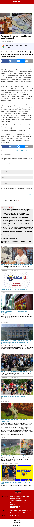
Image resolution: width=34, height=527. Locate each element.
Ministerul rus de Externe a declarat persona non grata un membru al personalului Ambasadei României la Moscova (16, 342)
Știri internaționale (26, 510)
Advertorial (6, 401)
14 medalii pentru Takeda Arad (10, 235)
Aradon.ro (5, 496)
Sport (3, 515)
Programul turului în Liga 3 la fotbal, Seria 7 (14, 289)
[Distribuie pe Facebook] (5, 61)
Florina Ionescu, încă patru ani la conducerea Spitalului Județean (17, 242)
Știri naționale (14, 512)
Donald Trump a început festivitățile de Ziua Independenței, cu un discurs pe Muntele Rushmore (16, 214)
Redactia (12, 496)
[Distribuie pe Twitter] (13, 61)
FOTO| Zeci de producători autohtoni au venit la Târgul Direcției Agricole (17, 224)
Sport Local (18, 515)
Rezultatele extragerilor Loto (10, 238)
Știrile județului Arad (15, 510)
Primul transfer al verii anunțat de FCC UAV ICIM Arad (16, 482)
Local (3, 293)
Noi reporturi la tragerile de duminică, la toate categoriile (17, 231)
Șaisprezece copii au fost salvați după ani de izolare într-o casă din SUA (18, 221)
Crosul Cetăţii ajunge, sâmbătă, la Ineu (13, 396)
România (4, 322)
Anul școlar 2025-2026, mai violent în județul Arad (16, 371)
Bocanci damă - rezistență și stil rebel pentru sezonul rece (14, 420)
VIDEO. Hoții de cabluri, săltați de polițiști (13, 456)
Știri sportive (25, 515)
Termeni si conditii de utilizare (18, 500)
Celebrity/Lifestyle (23, 512)
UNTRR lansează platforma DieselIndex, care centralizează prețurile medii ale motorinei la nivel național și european (18, 228)
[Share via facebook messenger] (21, 61)
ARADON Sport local (9, 271)
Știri (3, 510)
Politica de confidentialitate (23, 496)
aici (19, 200)
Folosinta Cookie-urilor (16, 498)
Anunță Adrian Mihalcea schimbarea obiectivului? (15, 217)
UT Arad (4, 246)
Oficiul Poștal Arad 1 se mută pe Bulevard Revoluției (14, 311)
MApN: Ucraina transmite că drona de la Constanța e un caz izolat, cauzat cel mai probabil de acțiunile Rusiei (17, 210)
